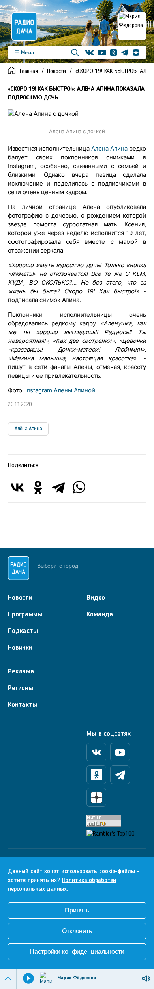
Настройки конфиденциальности (77, 951)
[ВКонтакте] (17, 487)
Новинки (20, 647)
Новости (56, 72)
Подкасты (23, 631)
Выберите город (57, 565)
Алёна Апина (28, 428)
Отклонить (77, 931)
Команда (99, 614)
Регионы (20, 688)
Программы (25, 614)
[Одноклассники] (37, 487)
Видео (95, 597)
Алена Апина (109, 148)
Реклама (21, 671)
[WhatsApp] (78, 487)
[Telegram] (58, 487)
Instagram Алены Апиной (60, 390)
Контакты (22, 704)
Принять (77, 910)
